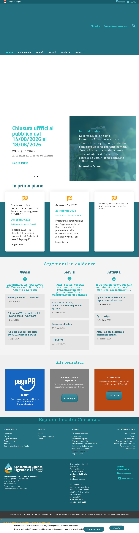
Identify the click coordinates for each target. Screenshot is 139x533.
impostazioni (93, 529)
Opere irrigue (104, 316)
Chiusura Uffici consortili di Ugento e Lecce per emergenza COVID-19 (24, 209)
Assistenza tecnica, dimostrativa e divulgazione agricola (67, 305)
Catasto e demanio (80, 441)
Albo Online (95, 25)
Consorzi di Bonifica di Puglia (16, 446)
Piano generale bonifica (124, 443)
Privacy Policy (123, 469)
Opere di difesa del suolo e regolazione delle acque (111, 298)
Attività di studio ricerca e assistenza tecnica (110, 333)
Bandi (132, 436)
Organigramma (10, 438)
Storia (6, 436)
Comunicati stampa (46, 436)
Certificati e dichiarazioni (82, 446)
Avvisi (26, 224)
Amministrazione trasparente (115, 25)
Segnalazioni (77, 453)
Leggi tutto (20, 163)
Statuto (7, 443)
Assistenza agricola (80, 438)
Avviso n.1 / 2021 (66, 205)
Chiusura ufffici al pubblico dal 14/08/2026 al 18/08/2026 (33, 136)
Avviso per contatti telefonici (23, 297)
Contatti (120, 467)
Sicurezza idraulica (62, 324)
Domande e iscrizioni (81, 448)
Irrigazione (57, 339)
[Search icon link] (134, 26)
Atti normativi (129, 438)
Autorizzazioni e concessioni (84, 443)
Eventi (40, 438)
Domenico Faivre (90, 166)
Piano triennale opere (125, 441)
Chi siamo (8, 433)
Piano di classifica (127, 446)
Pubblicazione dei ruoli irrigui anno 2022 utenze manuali (22, 333)
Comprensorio (10, 441)
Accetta (116, 528)
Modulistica (130, 448)
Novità (33, 224)
